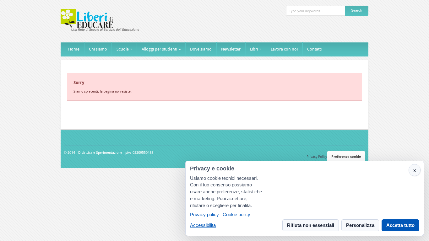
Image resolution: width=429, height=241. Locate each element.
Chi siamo (98, 49)
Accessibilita (203, 225)
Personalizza (360, 225)
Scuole (124, 49)
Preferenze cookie (346, 157)
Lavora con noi (284, 49)
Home (73, 49)
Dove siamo (201, 49)
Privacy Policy (317, 157)
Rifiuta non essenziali (310, 225)
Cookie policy (236, 214)
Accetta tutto (400, 225)
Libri (255, 49)
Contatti (314, 49)
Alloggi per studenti (161, 49)
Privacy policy (204, 214)
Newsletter (231, 49)
